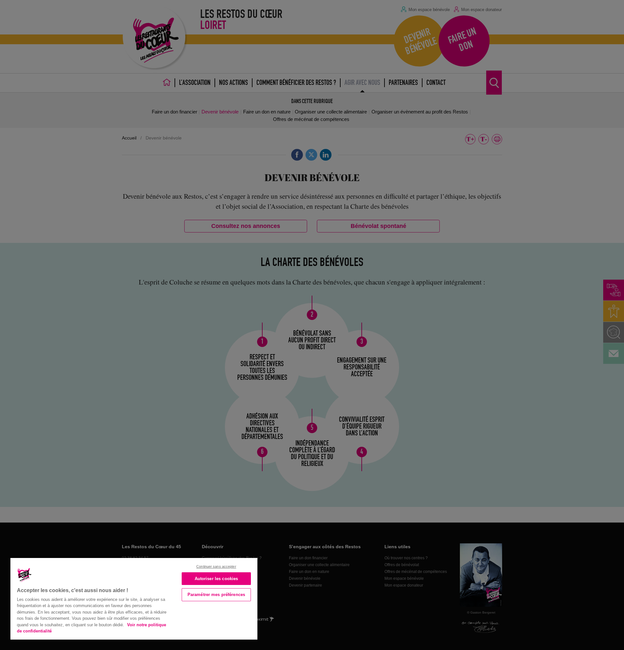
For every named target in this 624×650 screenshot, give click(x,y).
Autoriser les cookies (216, 578)
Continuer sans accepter (216, 566)
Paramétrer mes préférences (216, 594)
